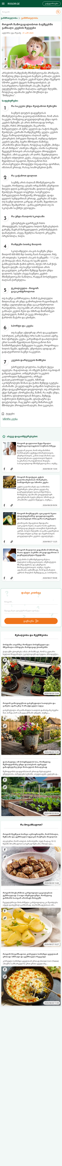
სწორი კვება (10, 418)
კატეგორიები (51, 3)
